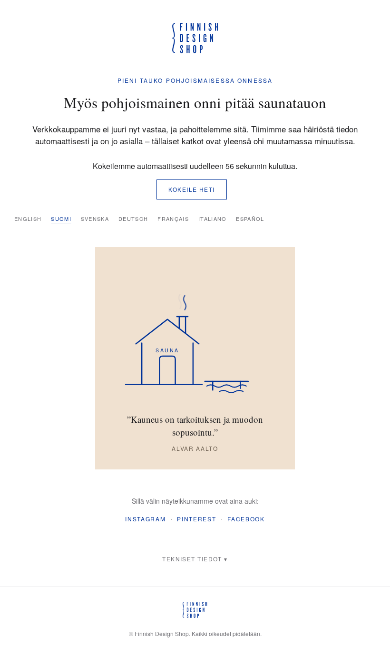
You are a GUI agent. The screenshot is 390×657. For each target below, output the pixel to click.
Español (250, 218)
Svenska (95, 218)
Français (173, 218)
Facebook (245, 519)
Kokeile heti (191, 189)
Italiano (212, 218)
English (27, 218)
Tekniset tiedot (192, 559)
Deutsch (133, 218)
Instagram (145, 519)
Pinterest (196, 519)
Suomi (61, 218)
